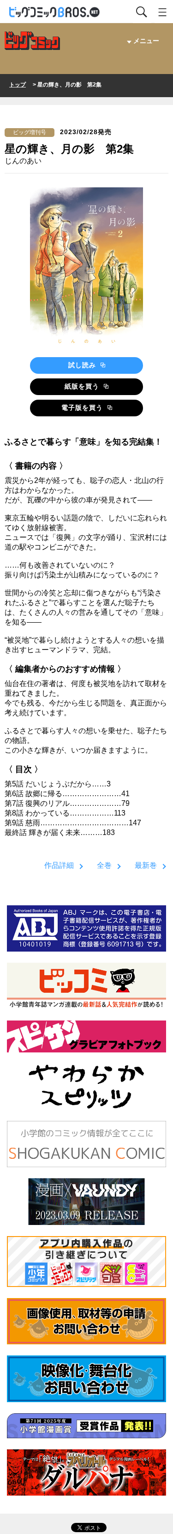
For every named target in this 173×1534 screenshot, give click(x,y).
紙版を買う (83, 386)
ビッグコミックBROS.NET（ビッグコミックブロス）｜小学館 (55, 12)
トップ (17, 84)
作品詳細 (59, 865)
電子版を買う (83, 407)
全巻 (104, 865)
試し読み (83, 365)
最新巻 (146, 865)
